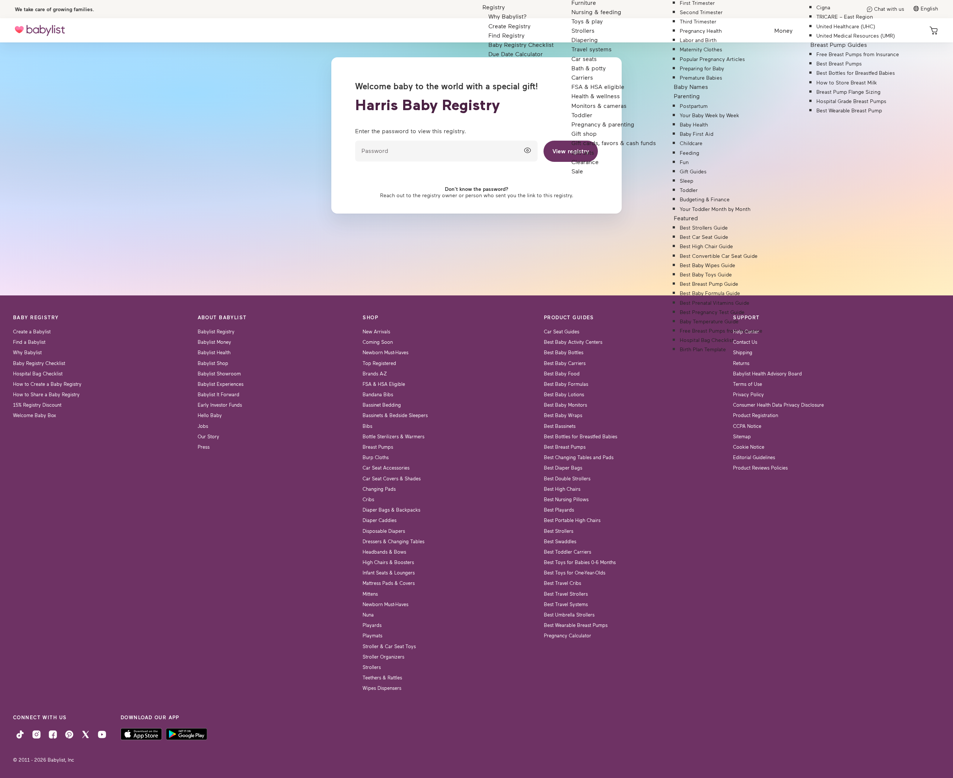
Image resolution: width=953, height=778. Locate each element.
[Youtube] (102, 733)
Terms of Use (747, 384)
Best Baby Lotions (564, 394)
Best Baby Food (562, 374)
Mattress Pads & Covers (389, 583)
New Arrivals (376, 331)
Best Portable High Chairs (572, 520)
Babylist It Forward (218, 394)
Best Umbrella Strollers (569, 615)
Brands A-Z (375, 374)
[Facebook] (52, 733)
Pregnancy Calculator (567, 635)
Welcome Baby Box (34, 415)
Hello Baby (210, 415)
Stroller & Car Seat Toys (389, 646)
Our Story (208, 436)
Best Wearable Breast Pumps (576, 625)
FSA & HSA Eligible (384, 384)
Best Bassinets (560, 426)
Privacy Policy (748, 394)
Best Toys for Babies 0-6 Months (580, 562)
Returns (741, 363)
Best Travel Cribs (562, 583)
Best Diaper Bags (563, 468)
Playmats (372, 635)
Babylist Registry (216, 331)
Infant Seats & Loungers (389, 573)
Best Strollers (558, 531)
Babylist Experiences (220, 384)
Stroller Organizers (383, 657)
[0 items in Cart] (933, 30)
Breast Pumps (378, 447)
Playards (372, 625)
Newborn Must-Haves (385, 352)
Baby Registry (36, 317)
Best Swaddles (560, 541)
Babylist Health (214, 352)
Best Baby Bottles (563, 352)
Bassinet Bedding (382, 405)
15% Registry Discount (37, 405)
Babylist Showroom (219, 374)
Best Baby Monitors (565, 405)
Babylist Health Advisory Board (767, 374)
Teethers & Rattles (382, 678)
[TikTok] (20, 733)
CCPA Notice (747, 426)
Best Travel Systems (566, 604)
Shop (370, 317)
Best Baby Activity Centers (573, 342)
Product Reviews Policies (760, 468)
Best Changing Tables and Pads (578, 457)
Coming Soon (378, 342)
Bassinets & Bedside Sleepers (395, 415)
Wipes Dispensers (382, 688)
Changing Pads (379, 489)
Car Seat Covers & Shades (392, 478)
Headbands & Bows (384, 552)
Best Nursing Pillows (566, 499)
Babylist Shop (213, 363)
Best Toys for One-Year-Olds (574, 573)
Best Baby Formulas (566, 384)
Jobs (203, 426)
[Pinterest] (69, 733)
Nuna (368, 615)
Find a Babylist (29, 342)
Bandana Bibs (378, 394)
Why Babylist (27, 352)
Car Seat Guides (561, 331)
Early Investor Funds (220, 405)
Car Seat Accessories (386, 468)
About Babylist (222, 317)
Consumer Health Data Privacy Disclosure (778, 405)
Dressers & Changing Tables (393, 541)
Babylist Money (214, 342)
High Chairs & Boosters (388, 562)
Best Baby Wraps (563, 415)
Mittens (370, 594)
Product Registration (755, 415)
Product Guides (569, 317)
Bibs (367, 426)
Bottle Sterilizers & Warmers (393, 436)
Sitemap (742, 436)
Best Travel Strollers (566, 594)
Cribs (368, 499)
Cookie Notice (748, 447)
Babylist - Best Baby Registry (40, 30)
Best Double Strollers (567, 478)
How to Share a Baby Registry (46, 394)
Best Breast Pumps (565, 447)
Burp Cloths (376, 457)
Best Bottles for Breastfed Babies (580, 436)
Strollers (372, 667)
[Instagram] (36, 733)
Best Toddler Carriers (567, 552)
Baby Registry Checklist (39, 363)
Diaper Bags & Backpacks (391, 510)
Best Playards (559, 510)
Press (204, 447)
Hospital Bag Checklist (38, 374)
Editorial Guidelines (754, 457)
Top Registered (379, 363)
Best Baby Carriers (565, 363)
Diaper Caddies (379, 520)
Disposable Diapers (384, 531)
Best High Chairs (562, 489)
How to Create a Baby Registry (47, 384)
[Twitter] (85, 733)
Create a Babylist (32, 331)
